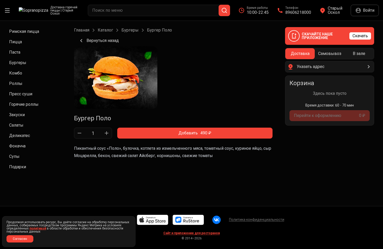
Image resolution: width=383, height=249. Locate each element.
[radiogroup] (329, 53)
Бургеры (130, 30)
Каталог (105, 30)
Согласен (20, 239)
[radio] (300, 53)
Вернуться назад (103, 40)
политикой (37, 228)
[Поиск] (224, 10)
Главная (81, 30)
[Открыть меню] (7, 10)
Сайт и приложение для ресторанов (191, 233)
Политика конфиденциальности (256, 219)
